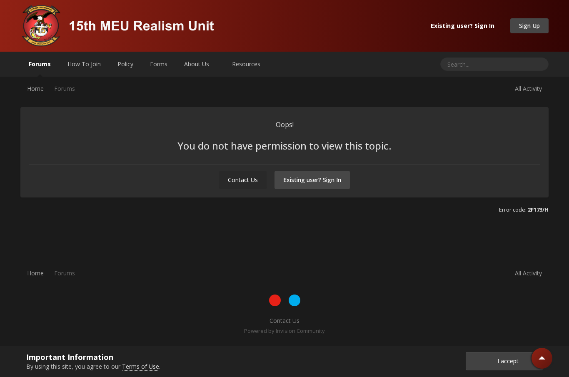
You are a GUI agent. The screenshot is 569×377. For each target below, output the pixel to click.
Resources (247, 64)
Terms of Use (140, 366)
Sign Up (529, 26)
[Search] (539, 64)
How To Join (84, 64)
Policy (125, 64)
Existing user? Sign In (464, 26)
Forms (158, 64)
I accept (506, 361)
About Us (197, 64)
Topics (511, 63)
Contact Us (243, 180)
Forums (40, 64)
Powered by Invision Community (284, 331)
